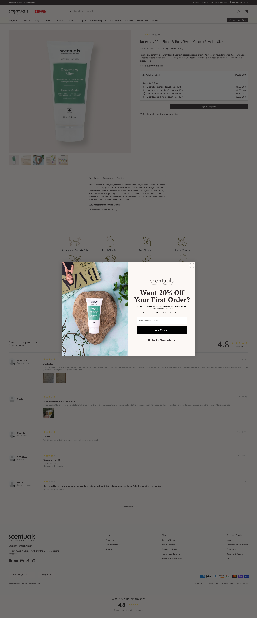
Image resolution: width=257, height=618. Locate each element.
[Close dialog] (192, 265)
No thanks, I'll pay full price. (162, 340)
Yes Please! (162, 330)
